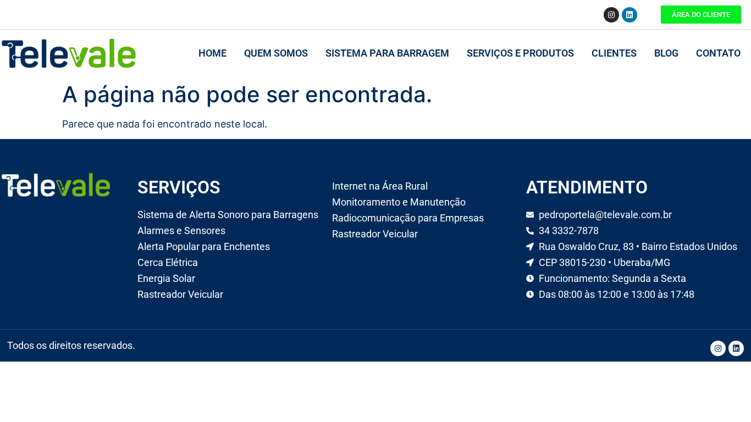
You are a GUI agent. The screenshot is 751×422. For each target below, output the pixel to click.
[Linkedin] (629, 15)
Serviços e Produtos (520, 53)
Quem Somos (276, 53)
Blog (666, 53)
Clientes (614, 53)
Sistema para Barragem (387, 53)
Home (212, 53)
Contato (718, 53)
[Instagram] (611, 15)
